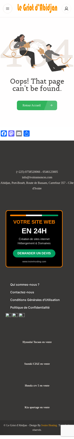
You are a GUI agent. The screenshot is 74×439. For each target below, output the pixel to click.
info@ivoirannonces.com (37, 177)
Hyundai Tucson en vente (37, 342)
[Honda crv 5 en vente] (37, 378)
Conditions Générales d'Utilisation (35, 300)
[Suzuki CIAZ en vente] (37, 356)
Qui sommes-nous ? (24, 284)
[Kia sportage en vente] (37, 400)
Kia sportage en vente (37, 407)
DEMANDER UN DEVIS (34, 253)
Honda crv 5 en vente (37, 385)
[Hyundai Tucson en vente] (37, 334)
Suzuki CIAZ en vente (37, 364)
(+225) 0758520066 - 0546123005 (37, 171)
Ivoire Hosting (49, 425)
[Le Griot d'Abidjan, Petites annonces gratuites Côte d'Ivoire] (37, 8)
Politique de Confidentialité (30, 307)
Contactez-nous (22, 292)
